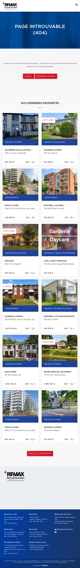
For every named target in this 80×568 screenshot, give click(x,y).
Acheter (29, 526)
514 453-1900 (12, 536)
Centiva (44, 565)
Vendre (50, 511)
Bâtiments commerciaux (9, 527)
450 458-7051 (38, 521)
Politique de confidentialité (22, 562)
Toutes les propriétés (40, 453)
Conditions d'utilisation (41, 562)
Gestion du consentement (58, 562)
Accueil (28, 76)
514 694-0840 (63, 523)
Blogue (50, 526)
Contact (72, 511)
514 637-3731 (37, 536)
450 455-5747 (12, 553)
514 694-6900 (38, 549)
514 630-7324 (12, 523)
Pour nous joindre (46, 76)
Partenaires (30, 511)
